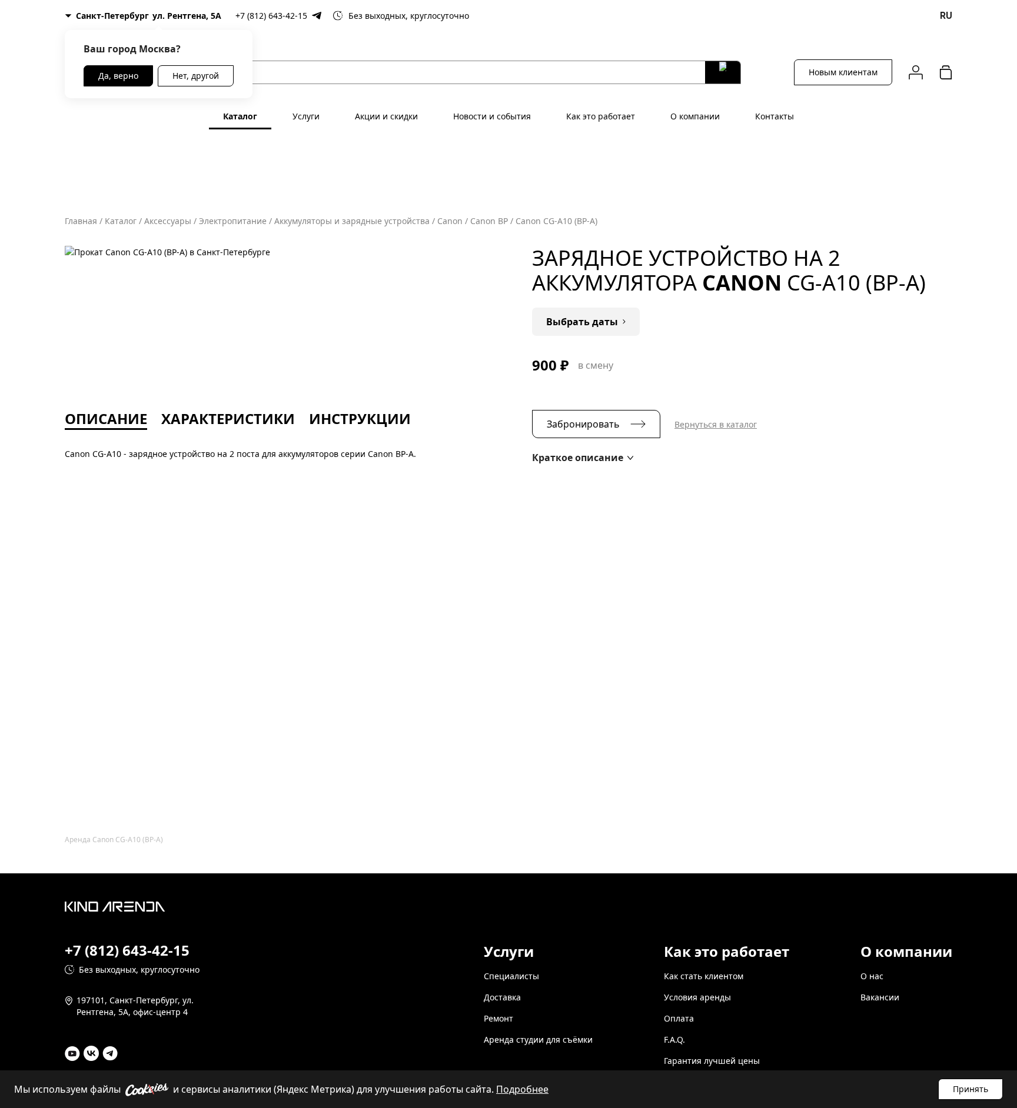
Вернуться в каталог (715, 424)
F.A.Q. (674, 1039)
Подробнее (522, 1089)
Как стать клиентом (703, 976)
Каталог (240, 116)
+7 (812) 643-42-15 (271, 15)
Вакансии (879, 997)
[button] (582, 457)
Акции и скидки (386, 116)
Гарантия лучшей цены (712, 1060)
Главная (81, 220)
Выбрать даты (582, 321)
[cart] (945, 72)
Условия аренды (697, 997)
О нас (871, 976)
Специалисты (511, 976)
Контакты (774, 116)
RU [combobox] (946, 15)
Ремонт (498, 1018)
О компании (695, 116)
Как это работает (600, 116)
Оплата (679, 1018)
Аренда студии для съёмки (538, 1039)
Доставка (502, 997)
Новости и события (492, 116)
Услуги (306, 116)
